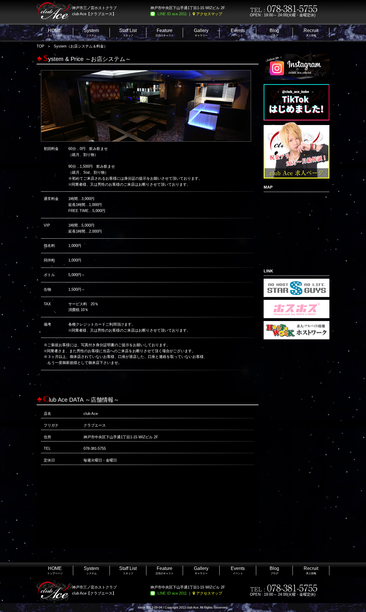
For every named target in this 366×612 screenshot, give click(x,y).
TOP (40, 46)
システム (91, 32)
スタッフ (128, 32)
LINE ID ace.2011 (172, 14)
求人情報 (311, 32)
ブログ (274, 32)
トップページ (55, 32)
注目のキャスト (165, 32)
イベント (238, 32)
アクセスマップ (209, 14)
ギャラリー (201, 32)
